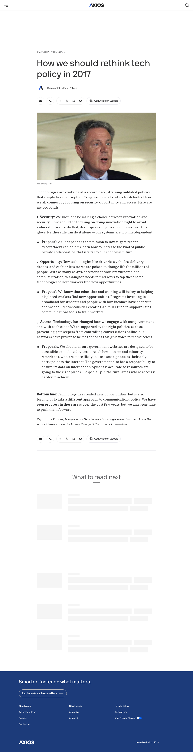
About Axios (25, 706)
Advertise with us (27, 712)
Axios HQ (73, 718)
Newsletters (75, 706)
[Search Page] (187, 5)
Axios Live (74, 712)
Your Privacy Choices (125, 718)
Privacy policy (122, 706)
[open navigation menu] (6, 5)
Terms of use (121, 712)
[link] (41, 101)
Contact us (24, 724)
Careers (23, 718)
